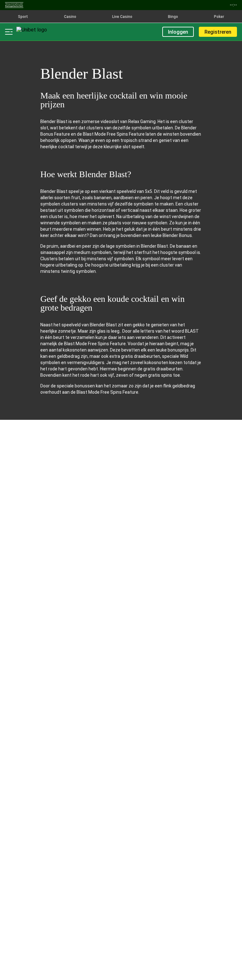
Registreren (218, 32)
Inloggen (178, 32)
